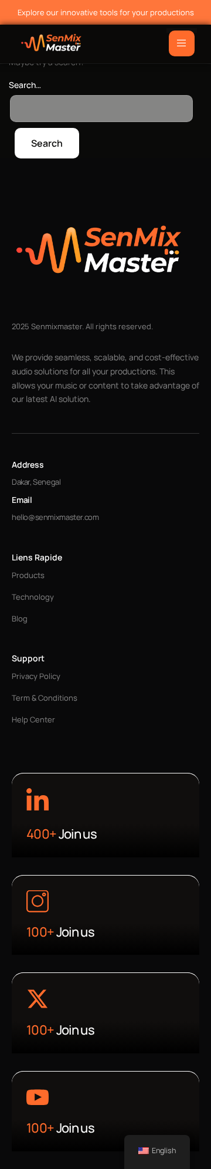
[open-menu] (182, 43)
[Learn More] (37, 801)
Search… (25, 85)
